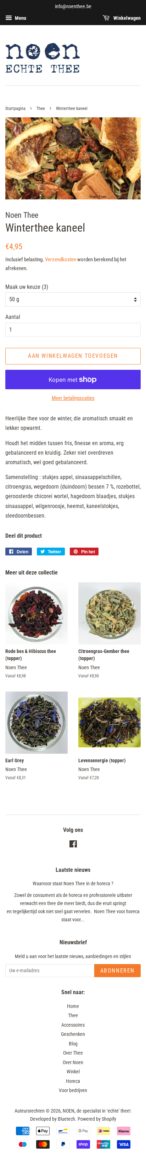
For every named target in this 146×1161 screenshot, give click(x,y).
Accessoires (73, 1025)
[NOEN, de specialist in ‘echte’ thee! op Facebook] (73, 845)
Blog (73, 1043)
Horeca (73, 1081)
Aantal (12, 317)
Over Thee (73, 1053)
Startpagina (15, 108)
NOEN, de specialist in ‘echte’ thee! (96, 1111)
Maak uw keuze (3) (26, 287)
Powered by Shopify (97, 1119)
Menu (20, 18)
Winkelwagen (126, 18)
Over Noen (73, 1062)
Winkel (73, 1071)
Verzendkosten (60, 259)
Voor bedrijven (73, 1090)
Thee (40, 108)
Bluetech (66, 1119)
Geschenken (73, 1034)
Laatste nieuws (73, 870)
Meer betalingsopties (73, 398)
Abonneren (117, 970)
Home (73, 1006)
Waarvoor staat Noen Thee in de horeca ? (73, 883)
